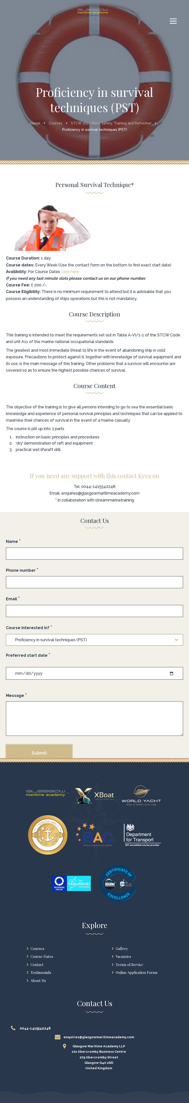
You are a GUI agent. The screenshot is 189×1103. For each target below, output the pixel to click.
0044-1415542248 (98, 486)
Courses (37, 948)
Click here (70, 271)
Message (16, 695)
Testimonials (41, 972)
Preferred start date (28, 655)
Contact (37, 964)
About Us (38, 980)
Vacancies (123, 956)
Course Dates (42, 956)
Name (13, 541)
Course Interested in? (29, 627)
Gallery (122, 948)
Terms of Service (129, 964)
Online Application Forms (137, 972)
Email (13, 599)
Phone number (22, 570)
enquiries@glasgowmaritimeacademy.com (100, 493)
